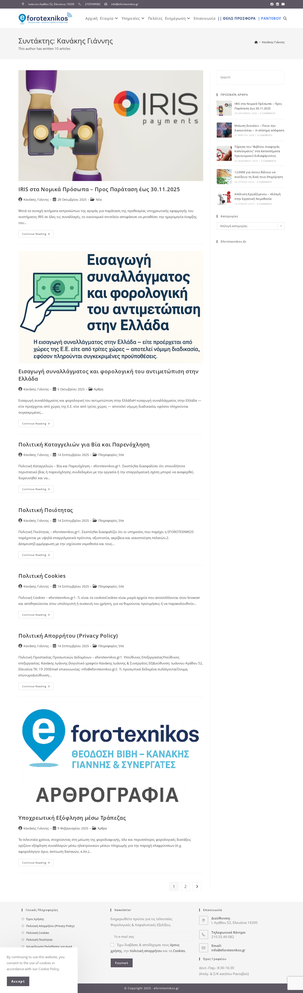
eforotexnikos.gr (233, 241)
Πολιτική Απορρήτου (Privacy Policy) (68, 635)
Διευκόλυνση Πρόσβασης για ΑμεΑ (49, 946)
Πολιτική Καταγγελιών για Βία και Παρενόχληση (84, 444)
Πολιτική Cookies (42, 575)
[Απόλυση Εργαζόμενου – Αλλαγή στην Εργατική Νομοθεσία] (224, 198)
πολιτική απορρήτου (146, 950)
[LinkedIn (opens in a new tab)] (277, 4)
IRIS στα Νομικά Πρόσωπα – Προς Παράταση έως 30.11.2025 (99, 189)
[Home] (256, 42)
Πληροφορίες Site (111, 455)
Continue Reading (38, 233)
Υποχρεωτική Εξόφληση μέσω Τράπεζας (72, 817)
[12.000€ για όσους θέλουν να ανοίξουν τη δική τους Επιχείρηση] (224, 176)
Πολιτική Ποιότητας (45, 510)
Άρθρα (98, 389)
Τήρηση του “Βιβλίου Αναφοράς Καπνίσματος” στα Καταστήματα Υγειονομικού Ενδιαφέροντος (257, 151)
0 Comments (267, 113)
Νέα (99, 199)
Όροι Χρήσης (35, 919)
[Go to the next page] (197, 886)
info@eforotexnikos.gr (228, 950)
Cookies (179, 950)
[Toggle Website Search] (285, 18)
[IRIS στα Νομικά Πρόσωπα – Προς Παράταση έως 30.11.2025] (224, 108)
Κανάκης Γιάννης (273, 42)
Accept (18, 981)
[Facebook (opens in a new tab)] (272, 4)
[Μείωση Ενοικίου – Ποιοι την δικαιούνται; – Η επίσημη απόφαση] (224, 130)
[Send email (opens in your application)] (282, 4)
